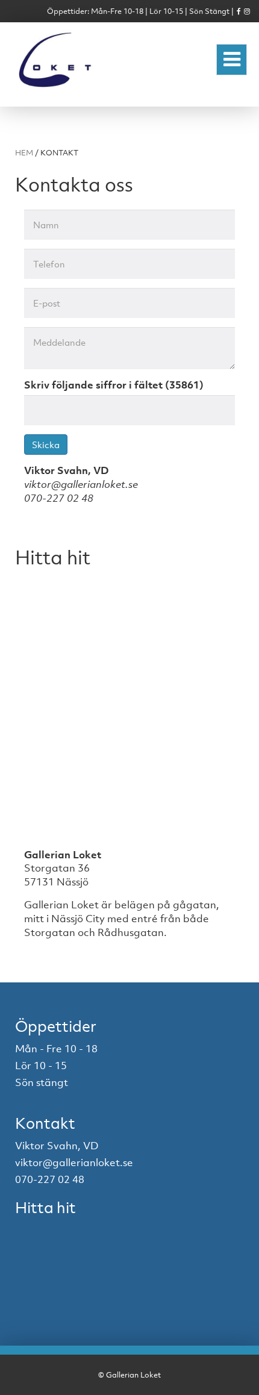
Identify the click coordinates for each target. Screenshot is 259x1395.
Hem (24, 153)
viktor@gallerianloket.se (81, 484)
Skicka (46, 444)
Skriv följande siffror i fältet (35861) (114, 385)
